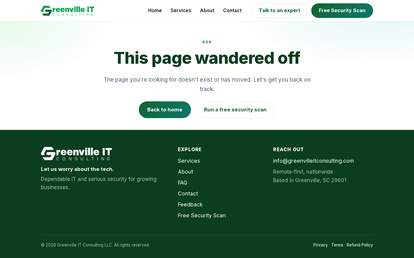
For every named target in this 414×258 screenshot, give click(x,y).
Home (155, 10)
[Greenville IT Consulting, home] (67, 11)
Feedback (190, 205)
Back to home (164, 110)
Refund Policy (360, 245)
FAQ (182, 183)
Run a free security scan (235, 110)
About (207, 10)
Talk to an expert (279, 10)
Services (181, 10)
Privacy (320, 245)
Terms (337, 245)
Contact (232, 10)
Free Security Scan (342, 10)
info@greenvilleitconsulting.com (313, 161)
